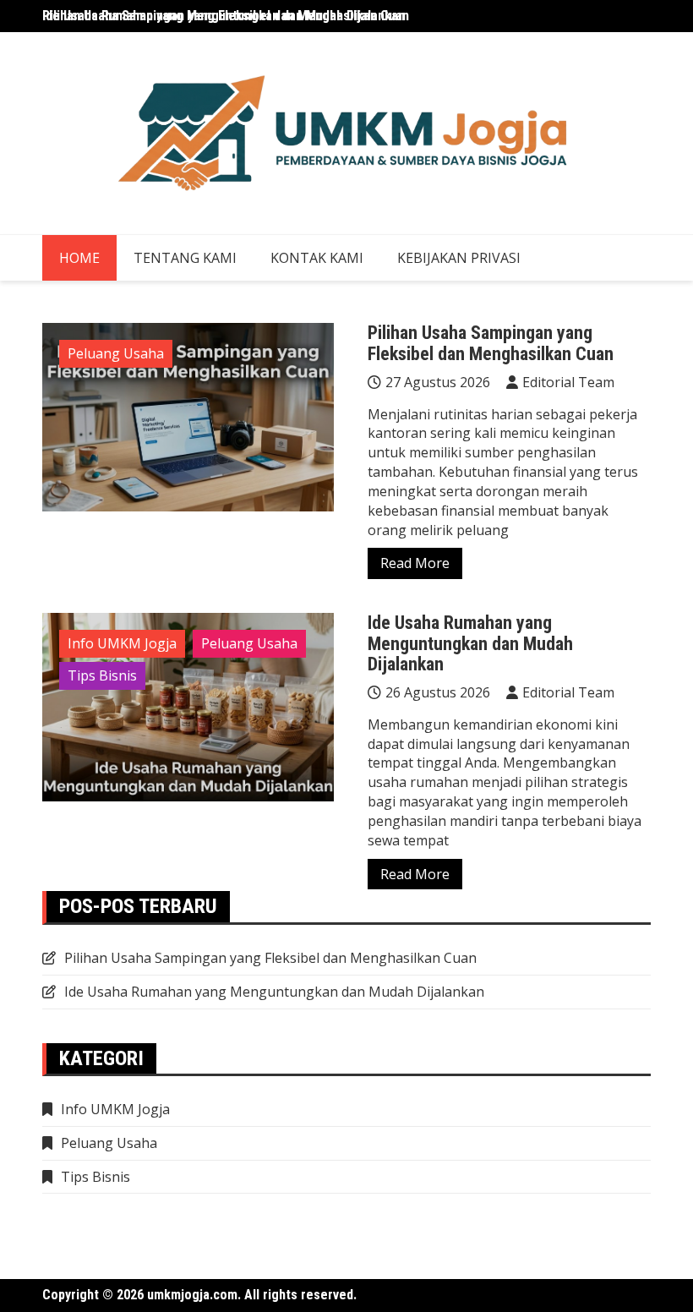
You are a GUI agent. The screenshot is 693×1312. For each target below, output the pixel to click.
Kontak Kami (316, 258)
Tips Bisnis (102, 675)
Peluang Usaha (116, 353)
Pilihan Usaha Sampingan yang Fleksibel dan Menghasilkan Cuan (225, 16)
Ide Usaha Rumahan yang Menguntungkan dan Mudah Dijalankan (470, 643)
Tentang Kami (185, 258)
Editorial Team (568, 382)
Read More (415, 563)
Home (79, 258)
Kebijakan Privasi (459, 258)
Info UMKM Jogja (122, 643)
